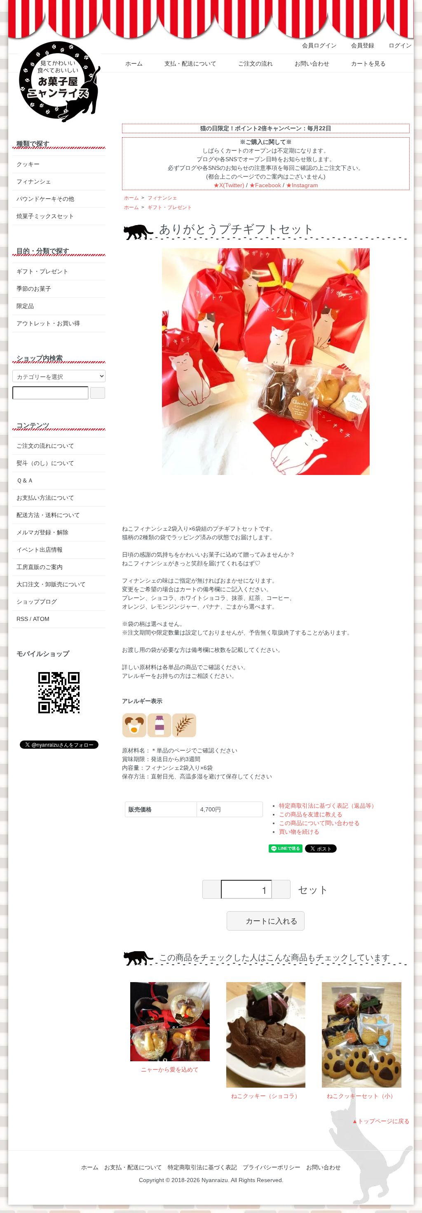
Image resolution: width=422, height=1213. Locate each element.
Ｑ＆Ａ (24, 480)
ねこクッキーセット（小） (361, 1096)
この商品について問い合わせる (319, 823)
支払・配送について (190, 63)
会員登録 (362, 45)
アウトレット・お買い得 (48, 323)
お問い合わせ (312, 63)
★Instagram (302, 185)
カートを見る (368, 63)
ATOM (41, 619)
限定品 (25, 306)
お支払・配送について (133, 1167)
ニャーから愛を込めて (170, 1069)
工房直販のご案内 (39, 567)
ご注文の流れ (255, 63)
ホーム (134, 63)
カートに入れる (272, 920)
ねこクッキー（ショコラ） (265, 1096)
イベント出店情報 (39, 549)
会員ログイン (319, 45)
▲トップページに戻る (381, 1121)
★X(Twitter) (228, 185)
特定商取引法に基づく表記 (202, 1167)
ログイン (400, 45)
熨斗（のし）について (45, 463)
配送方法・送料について (48, 515)
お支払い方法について (45, 497)
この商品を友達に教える (310, 814)
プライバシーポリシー (271, 1167)
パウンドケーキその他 (45, 198)
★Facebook (265, 185)
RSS (22, 619)
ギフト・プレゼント (170, 207)
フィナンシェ (162, 198)
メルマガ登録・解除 (42, 532)
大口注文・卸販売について (51, 584)
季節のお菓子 (33, 288)
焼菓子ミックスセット (45, 216)
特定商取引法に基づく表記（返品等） (328, 805)
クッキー (28, 164)
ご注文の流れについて (45, 445)
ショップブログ (36, 601)
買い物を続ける (299, 831)
